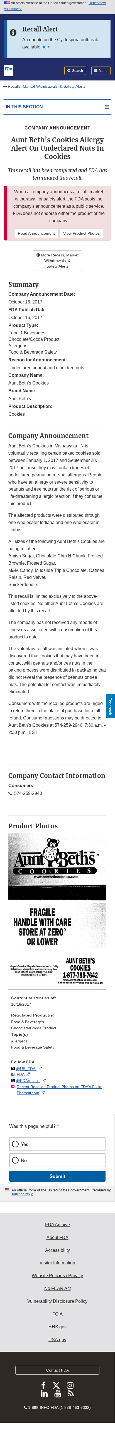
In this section (24, 106)
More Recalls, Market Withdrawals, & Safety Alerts (59, 260)
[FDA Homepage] (8, 70)
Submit (57, 1176)
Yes (24, 1144)
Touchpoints (20, 1194)
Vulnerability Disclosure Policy (57, 1301)
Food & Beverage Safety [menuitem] (32, 1047)
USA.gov (57, 1339)
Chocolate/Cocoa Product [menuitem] (33, 1028)
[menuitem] (57, 1003)
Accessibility (57, 1250)
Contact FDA (57, 1370)
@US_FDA (26, 1068)
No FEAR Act (57, 1288)
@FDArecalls (28, 1080)
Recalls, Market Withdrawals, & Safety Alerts (46, 86)
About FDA (57, 1237)
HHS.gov (57, 1326)
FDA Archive (57, 1224)
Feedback (110, 706)
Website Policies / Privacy (57, 1275)
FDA (21, 1074)
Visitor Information (57, 1262)
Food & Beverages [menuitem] (27, 1022)
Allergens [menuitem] (19, 1041)
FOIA (57, 1314)
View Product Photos (81, 233)
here (45, 47)
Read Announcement (36, 233)
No (24, 1160)
